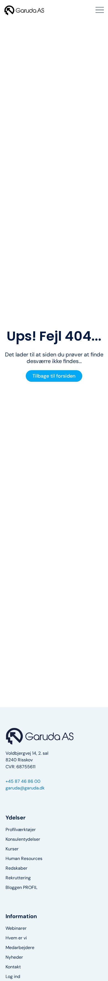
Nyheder (14, 957)
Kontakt (13, 967)
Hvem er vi (16, 938)
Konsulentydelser (23, 839)
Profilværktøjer (21, 829)
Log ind (13, 976)
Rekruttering (18, 878)
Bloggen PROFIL (21, 887)
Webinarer (16, 928)
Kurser (12, 849)
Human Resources (24, 858)
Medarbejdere (20, 947)
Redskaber (16, 868)
